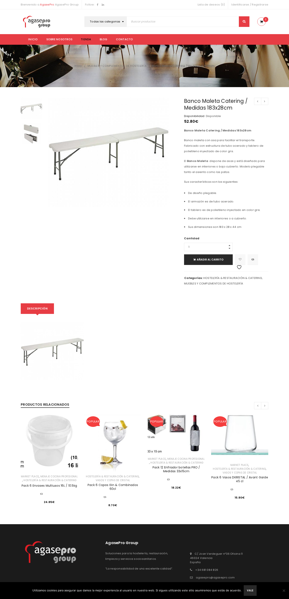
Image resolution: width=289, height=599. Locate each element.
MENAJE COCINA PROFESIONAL (59, 476)
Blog (103, 39)
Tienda (86, 39)
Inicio (33, 39)
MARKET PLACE (30, 476)
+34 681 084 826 (206, 570)
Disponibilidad (194, 116)
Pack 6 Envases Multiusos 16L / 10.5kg (49, 485)
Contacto (124, 39)
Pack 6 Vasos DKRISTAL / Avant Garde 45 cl (239, 479)
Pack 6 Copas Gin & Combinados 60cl (113, 487)
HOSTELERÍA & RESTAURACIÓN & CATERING (232, 278)
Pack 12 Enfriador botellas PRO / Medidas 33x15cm (176, 469)
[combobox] (106, 22)
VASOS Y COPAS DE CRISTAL (113, 480)
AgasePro (47, 5)
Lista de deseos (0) (211, 5)
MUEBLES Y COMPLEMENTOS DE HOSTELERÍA (117, 66)
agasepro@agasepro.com (215, 577)
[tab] (37, 308)
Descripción (37, 308)
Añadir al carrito (210, 259)
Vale (250, 590)
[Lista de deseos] (240, 259)
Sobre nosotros (59, 39)
